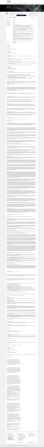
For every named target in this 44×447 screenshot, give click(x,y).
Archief (19, 445)
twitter (33, 445)
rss (29, 445)
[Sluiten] (37, 13)
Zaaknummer (8, 22)
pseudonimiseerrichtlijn (19, 13)
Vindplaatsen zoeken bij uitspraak (11, 439)
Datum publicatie (8, 21)
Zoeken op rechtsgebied (10, 438)
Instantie (8, 19)
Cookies (12, 445)
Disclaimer (21, 445)
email (30, 445)
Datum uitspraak (8, 20)
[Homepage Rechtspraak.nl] (8, 1)
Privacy (10, 445)
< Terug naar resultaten (21, 15)
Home (6, 5)
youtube (36, 445)
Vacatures (18, 445)
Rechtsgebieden (8, 23)
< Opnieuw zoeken (11, 15)
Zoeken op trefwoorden (10, 437)
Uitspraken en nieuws (9, 5)
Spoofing (16, 445)
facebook (34, 445)
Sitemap (9, 445)
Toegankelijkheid (14, 445)
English (7, 445)
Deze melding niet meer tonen (33, 13)
